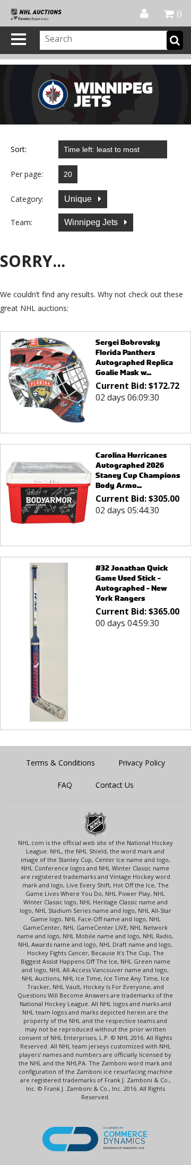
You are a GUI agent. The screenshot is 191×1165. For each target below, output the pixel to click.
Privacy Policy (141, 763)
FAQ (64, 785)
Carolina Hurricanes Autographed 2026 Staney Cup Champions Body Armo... (138, 470)
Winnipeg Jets (92, 222)
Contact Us (115, 785)
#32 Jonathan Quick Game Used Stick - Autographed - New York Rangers (132, 583)
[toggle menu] (18, 39)
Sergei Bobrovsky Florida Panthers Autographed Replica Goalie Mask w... (134, 357)
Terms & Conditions (60, 763)
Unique (79, 198)
